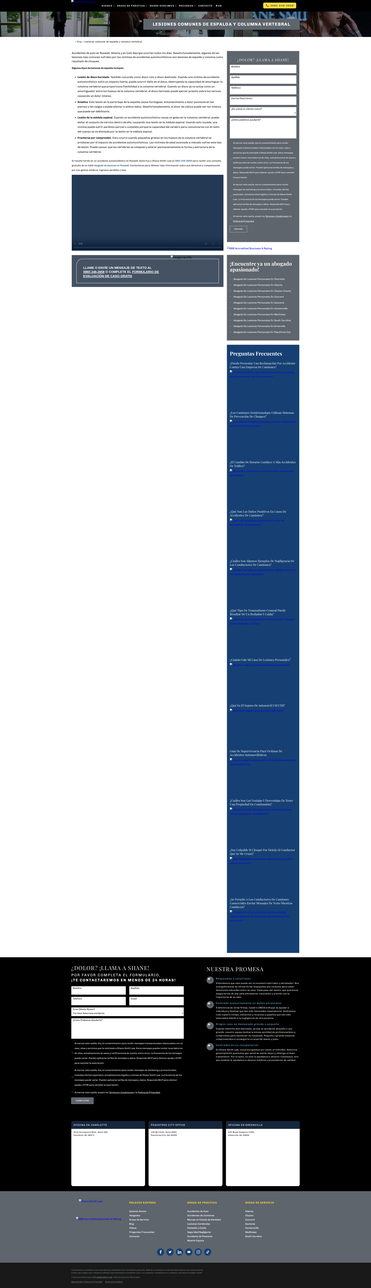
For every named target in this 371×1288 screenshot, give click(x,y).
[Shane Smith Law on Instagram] (198, 1252)
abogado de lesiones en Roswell (111, 165)
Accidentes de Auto (198, 1211)
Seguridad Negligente (199, 1232)
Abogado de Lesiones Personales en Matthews (259, 314)
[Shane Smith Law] (85, 6)
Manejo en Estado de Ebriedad (204, 1219)
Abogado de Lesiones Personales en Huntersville (260, 308)
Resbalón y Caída (196, 1228)
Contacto (205, 5)
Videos (133, 1228)
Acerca (107, 5)
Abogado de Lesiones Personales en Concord (258, 296)
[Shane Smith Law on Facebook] (160, 1252)
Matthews (251, 1232)
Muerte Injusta (195, 1240)
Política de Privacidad (243, 221)
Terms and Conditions (114, 1282)
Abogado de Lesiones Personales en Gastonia (258, 302)
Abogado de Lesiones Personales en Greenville (259, 326)
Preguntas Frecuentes (141, 1232)
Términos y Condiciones (276, 216)
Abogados (134, 1215)
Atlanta (249, 1211)
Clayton (249, 1215)
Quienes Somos (137, 1211)
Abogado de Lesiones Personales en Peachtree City (262, 332)
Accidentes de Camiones (200, 1215)
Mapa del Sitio (77, 1282)
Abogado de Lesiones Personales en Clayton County (262, 291)
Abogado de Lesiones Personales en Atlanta (257, 285)
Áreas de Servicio (139, 1219)
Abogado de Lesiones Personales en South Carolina (262, 320)
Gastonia (250, 1223)
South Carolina (253, 1236)
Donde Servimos (162, 5)
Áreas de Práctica (131, 5)
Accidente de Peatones (199, 1236)
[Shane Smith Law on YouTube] (188, 1252)
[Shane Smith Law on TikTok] (207, 1252)
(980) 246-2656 (282, 5)
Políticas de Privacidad (92, 1282)
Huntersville (252, 1228)
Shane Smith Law (104, 1277)
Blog (79, 41)
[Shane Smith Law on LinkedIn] (179, 1252)
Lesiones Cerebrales (198, 1223)
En (220, 5)
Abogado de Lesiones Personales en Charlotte (259, 279)
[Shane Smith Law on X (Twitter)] (170, 1252)
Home (73, 42)
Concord (250, 1219)
